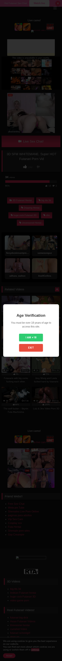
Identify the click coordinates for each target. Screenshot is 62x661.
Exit (31, 347)
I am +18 (31, 337)
